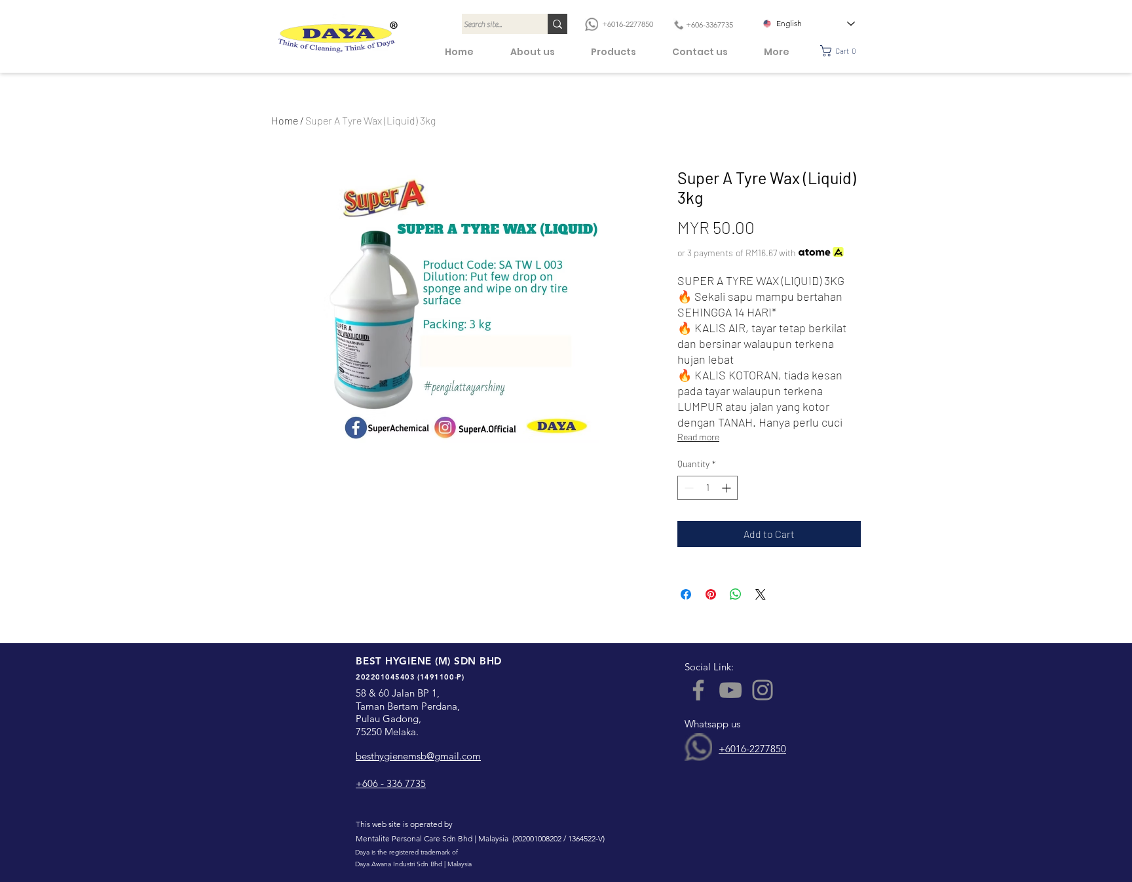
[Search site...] (557, 24)
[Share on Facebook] (686, 594)
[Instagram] (762, 690)
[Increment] (727, 487)
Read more (698, 436)
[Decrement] (687, 487)
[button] (842, 50)
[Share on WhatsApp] (736, 594)
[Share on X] (760, 594)
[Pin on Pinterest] (711, 594)
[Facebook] (698, 690)
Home (284, 120)
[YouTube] (730, 690)
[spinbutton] (707, 487)
